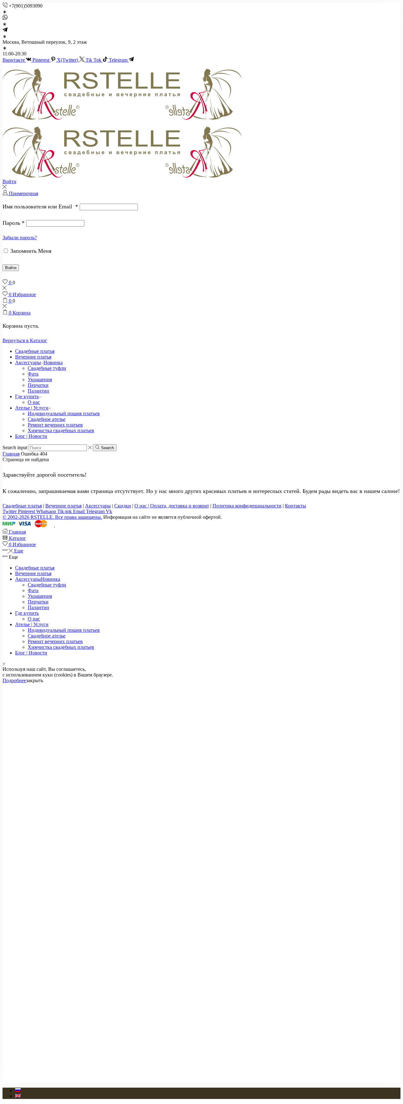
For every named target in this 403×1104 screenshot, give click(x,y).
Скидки (122, 505)
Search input (15, 447)
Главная (11, 453)
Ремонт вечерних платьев (55, 424)
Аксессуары (39, 362)
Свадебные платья (34, 351)
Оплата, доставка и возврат (179, 505)
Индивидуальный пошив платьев (64, 413)
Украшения (40, 379)
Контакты (295, 505)
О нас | (142, 505)
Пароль (14, 223)
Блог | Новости (31, 436)
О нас (34, 402)
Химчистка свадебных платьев (61, 430)
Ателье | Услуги (31, 407)
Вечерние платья (33, 357)
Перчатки (38, 385)
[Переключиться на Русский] (18, 1090)
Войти (10, 267)
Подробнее (14, 680)
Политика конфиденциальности (247, 505)
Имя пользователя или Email (40, 206)
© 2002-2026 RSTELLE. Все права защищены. (52, 517)
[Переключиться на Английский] (18, 1096)
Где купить (27, 396)
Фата (33, 373)
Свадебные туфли (47, 368)
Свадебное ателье (46, 419)
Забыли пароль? (20, 237)
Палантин (38, 390)
